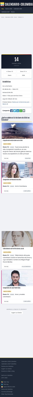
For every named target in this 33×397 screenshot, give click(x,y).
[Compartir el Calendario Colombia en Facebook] (11, 111)
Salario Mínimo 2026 (9, 386)
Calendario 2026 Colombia (8, 361)
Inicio (2, 17)
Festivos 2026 (8, 9)
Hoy (3, 9)
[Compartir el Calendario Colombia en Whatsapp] (20, 111)
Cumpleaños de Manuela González (12, 179)
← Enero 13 (9, 71)
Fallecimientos (26, 266)
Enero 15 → (23, 71)
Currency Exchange (6, 391)
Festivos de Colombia (7, 366)
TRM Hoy (5, 384)
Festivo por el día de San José (20, 102)
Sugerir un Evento (16, 312)
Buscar (13, 12)
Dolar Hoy (6, 382)
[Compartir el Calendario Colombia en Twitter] (14, 111)
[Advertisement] (16, 36)
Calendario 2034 (9, 17)
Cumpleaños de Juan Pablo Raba (11, 288)
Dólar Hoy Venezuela (7, 394)
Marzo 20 (5, 104)
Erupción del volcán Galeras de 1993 (13, 140)
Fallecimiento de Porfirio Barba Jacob (13, 248)
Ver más (6, 158)
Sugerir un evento (6, 369)
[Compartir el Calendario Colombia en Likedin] (17, 111)
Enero (15, 17)
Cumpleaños (27, 191)
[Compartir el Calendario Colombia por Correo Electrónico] (23, 111)
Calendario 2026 (18, 9)
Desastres (28, 158)
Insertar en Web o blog (7, 371)
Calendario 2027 (6, 12)
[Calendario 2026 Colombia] (16, 4)
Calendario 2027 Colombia (8, 364)
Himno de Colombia (7, 389)
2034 (23, 75)
